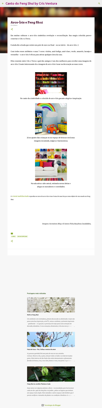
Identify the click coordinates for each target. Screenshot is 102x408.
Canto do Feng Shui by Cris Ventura (31, 3)
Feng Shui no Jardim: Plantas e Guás (38, 384)
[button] (12, 29)
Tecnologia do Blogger (52, 405)
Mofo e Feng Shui (33, 315)
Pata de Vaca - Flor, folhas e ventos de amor (41, 349)
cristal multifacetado (20, 196)
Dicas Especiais (22, 236)
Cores (13, 236)
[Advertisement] (51, 272)
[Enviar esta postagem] (12, 234)
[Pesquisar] (60, 3)
